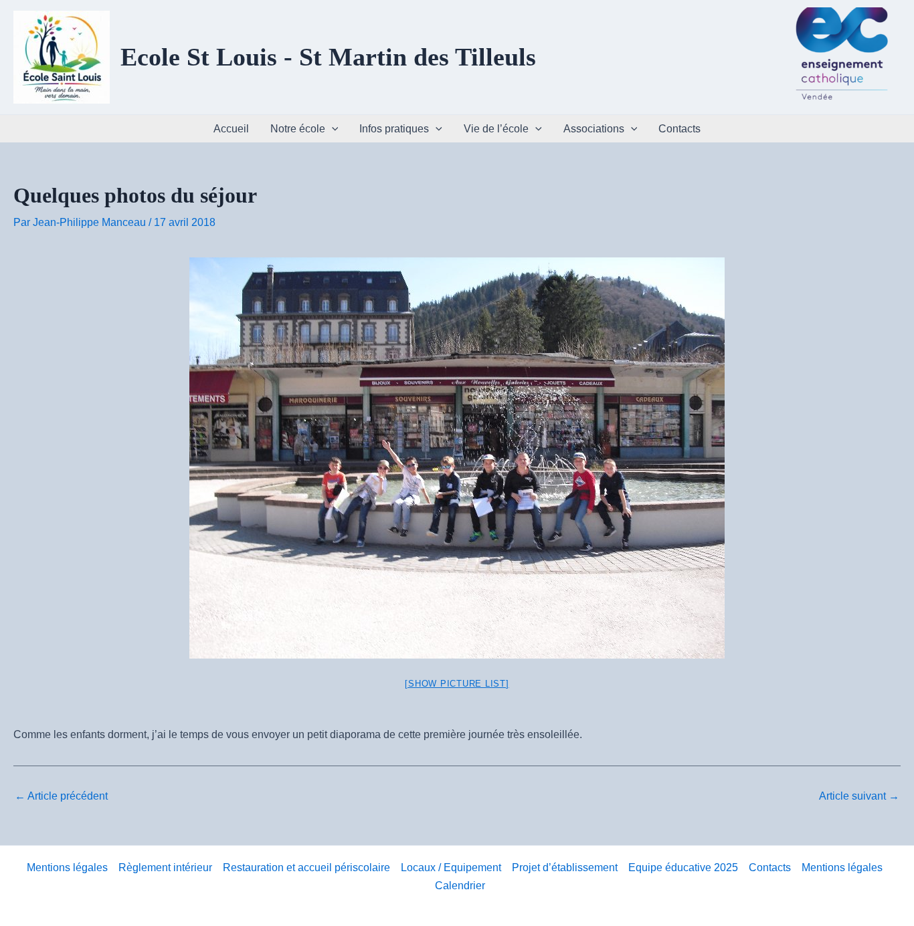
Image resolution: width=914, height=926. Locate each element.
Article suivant (859, 796)
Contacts (679, 128)
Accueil (231, 128)
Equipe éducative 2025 (683, 867)
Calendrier (460, 885)
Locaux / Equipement (451, 867)
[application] (332, 128)
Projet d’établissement (565, 867)
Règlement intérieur (165, 867)
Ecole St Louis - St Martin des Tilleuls (328, 57)
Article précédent (61, 796)
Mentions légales (67, 867)
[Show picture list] (457, 684)
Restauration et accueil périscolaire (306, 867)
